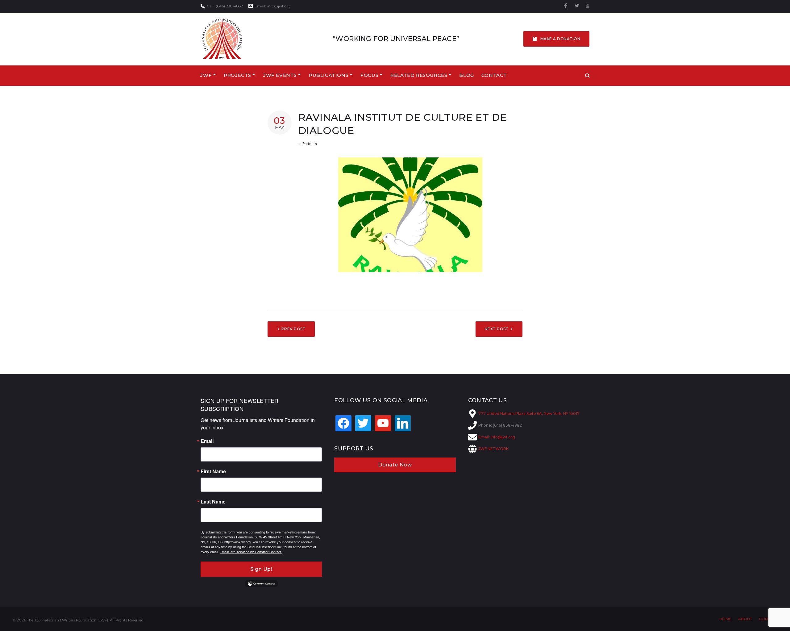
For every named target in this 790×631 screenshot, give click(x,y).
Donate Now (395, 465)
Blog (466, 75)
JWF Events (280, 75)
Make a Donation (560, 38)
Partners (309, 144)
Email (207, 441)
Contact (494, 75)
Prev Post (293, 329)
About (745, 618)
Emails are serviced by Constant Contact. (251, 551)
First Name (213, 471)
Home (725, 618)
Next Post (497, 329)
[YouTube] (587, 6)
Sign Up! (261, 569)
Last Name (213, 501)
